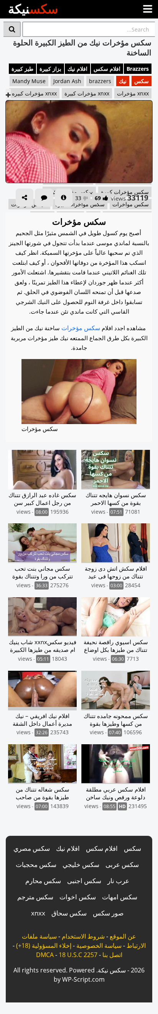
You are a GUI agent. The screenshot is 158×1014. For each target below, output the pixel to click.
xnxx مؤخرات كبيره (34, 93)
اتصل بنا (112, 955)
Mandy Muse (29, 81)
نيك (123, 81)
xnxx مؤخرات (133, 93)
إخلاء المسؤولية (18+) (43, 945)
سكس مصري (31, 848)
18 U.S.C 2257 (78, 955)
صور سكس (108, 913)
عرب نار (118, 880)
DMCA (45, 955)
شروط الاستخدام (83, 936)
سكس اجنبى (84, 880)
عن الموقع (123, 936)
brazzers (100, 81)
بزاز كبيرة (50, 68)
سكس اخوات (77, 896)
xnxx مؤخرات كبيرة (86, 93)
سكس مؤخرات (80, 328)
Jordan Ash (67, 81)
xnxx (38, 913)
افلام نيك (77, 68)
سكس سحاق (69, 913)
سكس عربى (122, 864)
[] (12, 29)
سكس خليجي (81, 864)
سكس (141, 81)
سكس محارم (43, 880)
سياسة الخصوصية (99, 945)
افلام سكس (107, 68)
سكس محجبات (36, 864)
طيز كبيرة (22, 68)
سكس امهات (119, 896)
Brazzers (138, 68)
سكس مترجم (35, 896)
